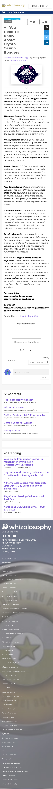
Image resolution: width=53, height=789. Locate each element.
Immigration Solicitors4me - (14, 467)
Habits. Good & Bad (9, 646)
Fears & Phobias (7, 638)
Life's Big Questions (9, 675)
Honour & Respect (8, 650)
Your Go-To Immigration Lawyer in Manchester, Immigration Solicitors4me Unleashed (23, 462)
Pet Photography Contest (18, 399)
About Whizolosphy (11, 543)
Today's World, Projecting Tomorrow (15, 771)
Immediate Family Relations (12, 663)
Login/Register (40, 6)
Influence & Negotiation (10, 667)
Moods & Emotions (8, 692)
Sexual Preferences (8, 742)
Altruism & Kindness (12, 19)
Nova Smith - (9, 512)
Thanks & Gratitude (9, 755)
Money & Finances (8, 688)
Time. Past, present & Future (12, 767)
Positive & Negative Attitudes (12, 730)
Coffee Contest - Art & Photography (24, 415)
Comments (19, 60)
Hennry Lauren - (10, 478)
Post (44, 378)
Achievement (6, 563)
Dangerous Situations (9, 600)
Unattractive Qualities (10, 780)
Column (8, 22)
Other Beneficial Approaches (12, 696)
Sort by (46, 358)
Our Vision (7, 546)
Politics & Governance (9, 725)
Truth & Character (8, 775)
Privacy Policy (8, 552)
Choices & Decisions (9, 588)
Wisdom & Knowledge (9, 784)
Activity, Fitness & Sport (10, 567)
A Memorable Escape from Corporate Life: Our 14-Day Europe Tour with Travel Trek (25, 486)
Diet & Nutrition (7, 617)
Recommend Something (26, 342)
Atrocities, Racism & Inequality (12, 579)
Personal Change (8, 717)
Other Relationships (9, 700)
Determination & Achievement (13, 613)
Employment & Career (10, 621)
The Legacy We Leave (9, 759)
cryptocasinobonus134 (15, 57)
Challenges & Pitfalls (9, 583)
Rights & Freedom (8, 734)
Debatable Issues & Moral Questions (14, 608)
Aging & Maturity (8, 571)
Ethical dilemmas (8, 625)
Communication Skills (10, 592)
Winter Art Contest (15, 407)
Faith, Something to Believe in (12, 634)
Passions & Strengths (9, 709)
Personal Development (10, 721)
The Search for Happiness (11, 763)
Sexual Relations (7, 746)
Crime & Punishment (9, 596)
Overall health (7, 704)
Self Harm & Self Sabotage (11, 738)
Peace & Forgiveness (9, 713)
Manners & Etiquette (9, 684)
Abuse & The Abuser (9, 558)
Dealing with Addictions (10, 604)
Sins (3, 750)
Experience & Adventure (10, 629)
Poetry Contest (12, 430)
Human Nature (7, 654)
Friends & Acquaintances (10, 642)
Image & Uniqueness (9, 659)
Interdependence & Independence (13, 671)
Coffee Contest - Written (18, 422)
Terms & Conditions (11, 549)
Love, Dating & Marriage (10, 679)
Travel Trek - (8, 491)
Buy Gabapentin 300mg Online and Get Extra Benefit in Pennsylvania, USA (26, 474)
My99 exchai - (9, 502)
